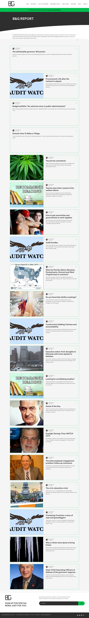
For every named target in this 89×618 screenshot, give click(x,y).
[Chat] (78, 615)
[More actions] (76, 48)
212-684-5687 (37, 614)
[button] (77, 40)
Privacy (32, 614)
